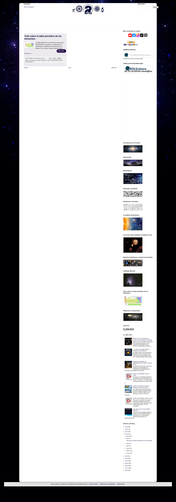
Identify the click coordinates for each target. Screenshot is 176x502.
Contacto (121, 484)
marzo (128, 448)
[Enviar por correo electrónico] (53, 58)
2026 (126, 427)
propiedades (54, 60)
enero (128, 453)
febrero (128, 450)
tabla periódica (29, 61)
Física (49, 60)
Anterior (26, 67)
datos (38, 60)
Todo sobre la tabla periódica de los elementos (139, 440)
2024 (126, 431)
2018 (126, 465)
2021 (126, 458)
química (61, 60)
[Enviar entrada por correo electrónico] (49, 58)
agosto (128, 436)
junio (127, 443)
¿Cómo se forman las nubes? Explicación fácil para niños (141, 386)
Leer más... (61, 51)
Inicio (69, 67)
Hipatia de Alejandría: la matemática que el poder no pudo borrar (142, 363)
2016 (126, 470)
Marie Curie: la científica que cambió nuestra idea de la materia (142, 339)
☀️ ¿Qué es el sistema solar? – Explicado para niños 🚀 (141, 350)
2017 (126, 468)
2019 (126, 463)
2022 (126, 456)
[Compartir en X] (57, 58)
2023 (126, 434)
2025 (126, 429)
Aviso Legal (94, 484)
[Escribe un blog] (55, 58)
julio (127, 438)
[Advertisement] (88, 22)
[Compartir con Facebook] (59, 58)
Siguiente (114, 67)
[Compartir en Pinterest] (61, 58)
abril (127, 446)
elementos (44, 60)
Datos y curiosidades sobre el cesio (143, 398)
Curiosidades (33, 60)
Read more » (28, 53)
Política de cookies (108, 484)
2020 (126, 461)
